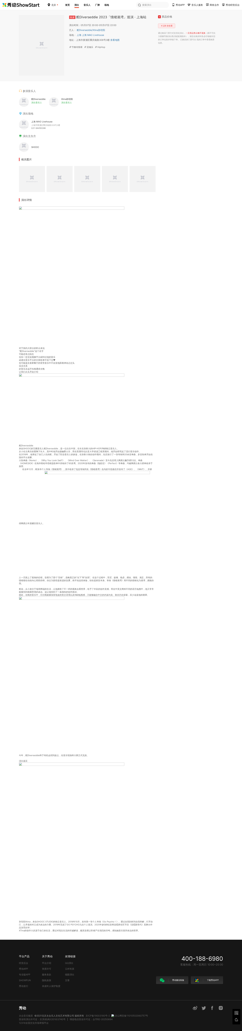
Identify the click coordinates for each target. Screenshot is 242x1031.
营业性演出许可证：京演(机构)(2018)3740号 (42, 1019)
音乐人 (87, 4)
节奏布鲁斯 (77, 47)
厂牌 (97, 4)
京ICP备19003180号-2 (98, 1015)
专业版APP (24, 974)
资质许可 (46, 968)
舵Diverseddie (85, 30)
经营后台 (23, 963)
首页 (67, 4)
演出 (76, 4)
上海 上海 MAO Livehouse (90, 35)
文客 (67, 980)
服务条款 (46, 974)
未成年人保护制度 (51, 986)
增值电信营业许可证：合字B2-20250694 (91, 1019)
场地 (106, 4)
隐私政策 (46, 980)
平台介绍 (46, 963)
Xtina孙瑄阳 (99, 30)
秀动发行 (23, 986)
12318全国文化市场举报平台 (34, 1022)
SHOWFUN (25, 980)
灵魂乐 (90, 47)
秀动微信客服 (178, 980)
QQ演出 (69, 963)
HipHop (101, 47)
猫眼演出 (69, 974)
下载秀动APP (212, 980)
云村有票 (69, 968)
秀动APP (23, 968)
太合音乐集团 (26, 1015)
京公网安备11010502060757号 (131, 1015)
